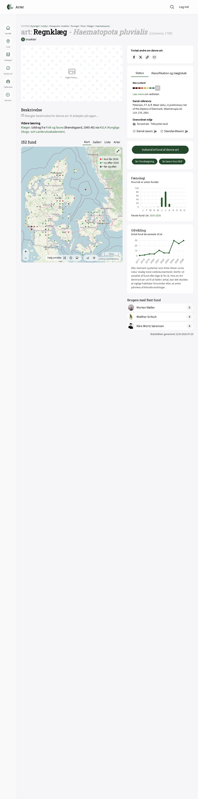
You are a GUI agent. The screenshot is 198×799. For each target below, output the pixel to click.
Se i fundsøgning (144, 161)
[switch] (64, 258)
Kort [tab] (87, 142)
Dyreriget (36, 26)
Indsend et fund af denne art (160, 150)
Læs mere (138, 94)
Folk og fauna (54, 127)
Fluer (84, 26)
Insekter (66, 26)
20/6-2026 (155, 216)
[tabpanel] (160, 108)
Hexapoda (55, 26)
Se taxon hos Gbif (172, 161)
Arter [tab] (117, 142)
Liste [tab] (107, 142)
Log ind (184, 7)
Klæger (91, 26)
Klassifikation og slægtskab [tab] (169, 73)
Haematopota (103, 26)
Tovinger (76, 26)
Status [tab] (140, 73)
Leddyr (45, 26)
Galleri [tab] (97, 142)
